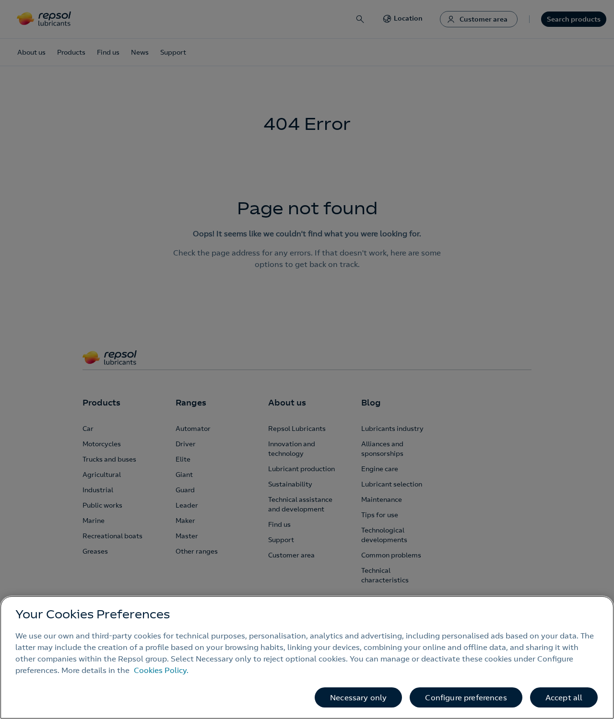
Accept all (564, 697)
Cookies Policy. (161, 670)
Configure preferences (466, 697)
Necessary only (358, 697)
